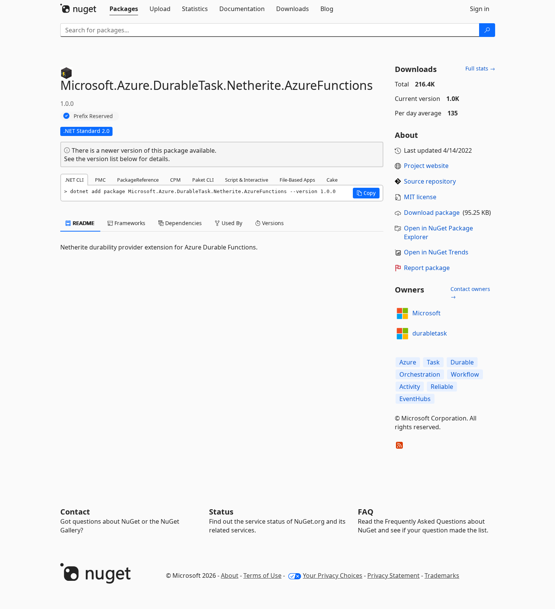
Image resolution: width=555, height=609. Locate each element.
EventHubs (415, 399)
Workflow (465, 374)
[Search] (487, 30)
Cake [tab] (332, 179)
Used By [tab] (231, 223)
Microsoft (426, 313)
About (229, 575)
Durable (462, 362)
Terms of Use (262, 575)
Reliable (442, 386)
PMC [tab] (100, 179)
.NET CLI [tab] (74, 179)
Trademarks (442, 575)
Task (433, 362)
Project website (426, 165)
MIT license (420, 197)
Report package (427, 268)
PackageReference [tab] (138, 179)
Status (221, 512)
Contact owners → (470, 292)
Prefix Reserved (93, 116)
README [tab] (83, 223)
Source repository (430, 181)
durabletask (429, 333)
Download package (432, 212)
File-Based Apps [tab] (297, 179)
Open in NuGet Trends (436, 252)
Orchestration (419, 374)
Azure (407, 362)
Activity (409, 386)
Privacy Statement (393, 575)
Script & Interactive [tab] (246, 179)
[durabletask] (402, 333)
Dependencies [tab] (183, 223)
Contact (75, 512)
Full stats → (480, 68)
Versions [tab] (272, 223)
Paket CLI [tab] (203, 179)
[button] (366, 193)
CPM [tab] (175, 179)
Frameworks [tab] (129, 223)
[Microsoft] (402, 313)
